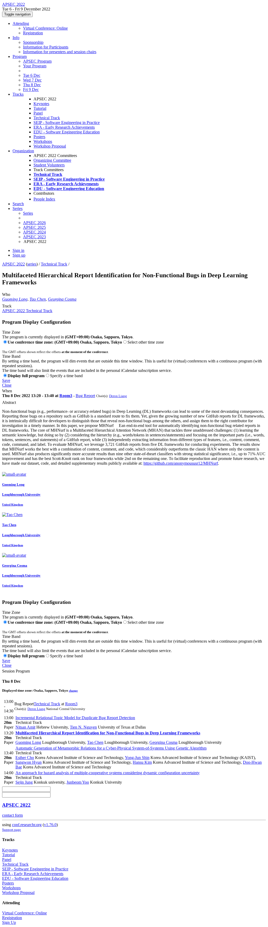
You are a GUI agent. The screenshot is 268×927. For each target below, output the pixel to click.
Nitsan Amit (25, 727)
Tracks (18, 94)
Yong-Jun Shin (137, 757)
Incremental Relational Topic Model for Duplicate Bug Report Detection (75, 717)
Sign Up (9, 922)
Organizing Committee (52, 160)
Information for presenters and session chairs (59, 52)
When (7, 391)
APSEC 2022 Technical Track (27, 310)
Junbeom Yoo (77, 782)
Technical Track (47, 118)
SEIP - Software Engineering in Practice (67, 122)
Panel (38, 113)
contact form (12, 815)
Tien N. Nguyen (83, 727)
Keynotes (41, 103)
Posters (39, 136)
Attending (21, 23)
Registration (33, 33)
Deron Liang (118, 396)
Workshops (43, 141)
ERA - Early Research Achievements (64, 127)
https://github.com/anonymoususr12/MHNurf (180, 463)
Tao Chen (38, 299)
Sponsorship (33, 42)
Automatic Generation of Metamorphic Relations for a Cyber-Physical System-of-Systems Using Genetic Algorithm (110, 748)
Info (16, 37)
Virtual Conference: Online (45, 28)
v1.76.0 (50, 824)
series (31, 264)
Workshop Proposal (50, 146)
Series (28, 213)
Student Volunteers (49, 165)
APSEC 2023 (34, 237)
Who (6, 294)
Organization (23, 151)
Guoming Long (14, 299)
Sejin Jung (24, 782)
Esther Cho (24, 757)
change (73, 690)
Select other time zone (145, 342)
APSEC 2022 (13, 264)
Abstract (9, 402)
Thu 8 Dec (32, 85)
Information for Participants (45, 47)
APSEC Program (37, 61)
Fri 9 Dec (31, 89)
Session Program (16, 671)
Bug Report (85, 395)
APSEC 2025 (34, 227)
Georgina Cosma (62, 299)
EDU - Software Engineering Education (67, 132)
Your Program (34, 66)
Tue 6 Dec (31, 75)
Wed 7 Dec (32, 80)
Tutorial (40, 108)
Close (7, 385)
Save (6, 380)
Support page (11, 830)
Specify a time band (66, 375)
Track (7, 306)
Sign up (19, 255)
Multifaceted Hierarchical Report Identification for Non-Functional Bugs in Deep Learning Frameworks (107, 733)
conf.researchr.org (27, 824)
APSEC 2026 (34, 222)
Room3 (65, 395)
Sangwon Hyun (28, 762)
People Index (44, 199)
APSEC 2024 (34, 232)
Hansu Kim (142, 762)
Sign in (18, 250)
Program (20, 56)
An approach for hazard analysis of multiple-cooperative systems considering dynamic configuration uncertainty (107, 773)
